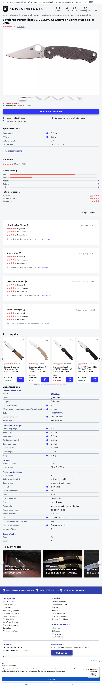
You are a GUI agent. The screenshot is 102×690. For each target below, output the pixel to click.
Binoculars (7, 628)
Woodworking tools (10, 631)
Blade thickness (9, 444)
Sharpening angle (10, 429)
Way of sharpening (11, 525)
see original (46, 239)
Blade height (8, 432)
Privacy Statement (59, 616)
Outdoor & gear (9, 619)
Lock (5, 517)
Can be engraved (10, 405)
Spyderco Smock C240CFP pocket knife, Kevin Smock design (63, 369)
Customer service (59, 602)
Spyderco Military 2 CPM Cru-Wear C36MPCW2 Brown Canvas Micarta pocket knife (37, 369)
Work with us (57, 637)
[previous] (7, 359)
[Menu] (97, 667)
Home (5, 15)
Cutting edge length (11, 440)
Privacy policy (95, 661)
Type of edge (8, 487)
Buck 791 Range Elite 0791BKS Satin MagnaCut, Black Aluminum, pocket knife (87, 369)
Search (74, 11)
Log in (67, 11)
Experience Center (59, 605)
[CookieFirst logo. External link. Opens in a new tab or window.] (3, 663)
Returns (55, 610)
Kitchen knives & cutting (12, 613)
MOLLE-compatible (11, 491)
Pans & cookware (10, 616)
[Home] (22, 8)
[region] (51, 66)
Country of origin (10, 417)
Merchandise (57, 634)
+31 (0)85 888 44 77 (12, 647)
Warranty (56, 607)
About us (56, 628)
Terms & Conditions (60, 619)
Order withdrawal (59, 613)
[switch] (93, 674)
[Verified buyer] (28, 225)
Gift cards (56, 631)
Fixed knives (7, 605)
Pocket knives (13, 15)
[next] (95, 359)
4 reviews (20, 27)
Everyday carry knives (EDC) (30, 15)
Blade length (8, 133)
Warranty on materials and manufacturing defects (24, 409)
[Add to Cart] (20, 379)
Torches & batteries (10, 625)
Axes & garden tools (11, 622)
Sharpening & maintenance (14, 610)
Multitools (6, 607)
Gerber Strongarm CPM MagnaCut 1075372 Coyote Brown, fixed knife (12, 369)
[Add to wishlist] (22, 340)
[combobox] (93, 212)
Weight (6, 137)
